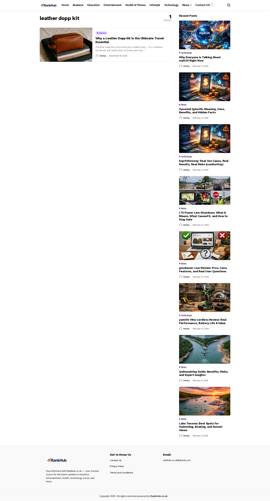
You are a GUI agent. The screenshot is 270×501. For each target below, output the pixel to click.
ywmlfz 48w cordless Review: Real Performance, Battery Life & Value (202, 321)
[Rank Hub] (56, 460)
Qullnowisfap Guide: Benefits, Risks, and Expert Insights (203, 373)
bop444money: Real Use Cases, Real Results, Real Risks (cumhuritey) (203, 162)
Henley (102, 56)
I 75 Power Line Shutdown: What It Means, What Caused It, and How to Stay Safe (203, 216)
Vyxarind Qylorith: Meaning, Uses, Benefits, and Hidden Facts (202, 110)
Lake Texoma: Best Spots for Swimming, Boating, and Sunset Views (200, 427)
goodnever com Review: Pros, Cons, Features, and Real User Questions (203, 269)
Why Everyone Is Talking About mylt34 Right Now (200, 59)
